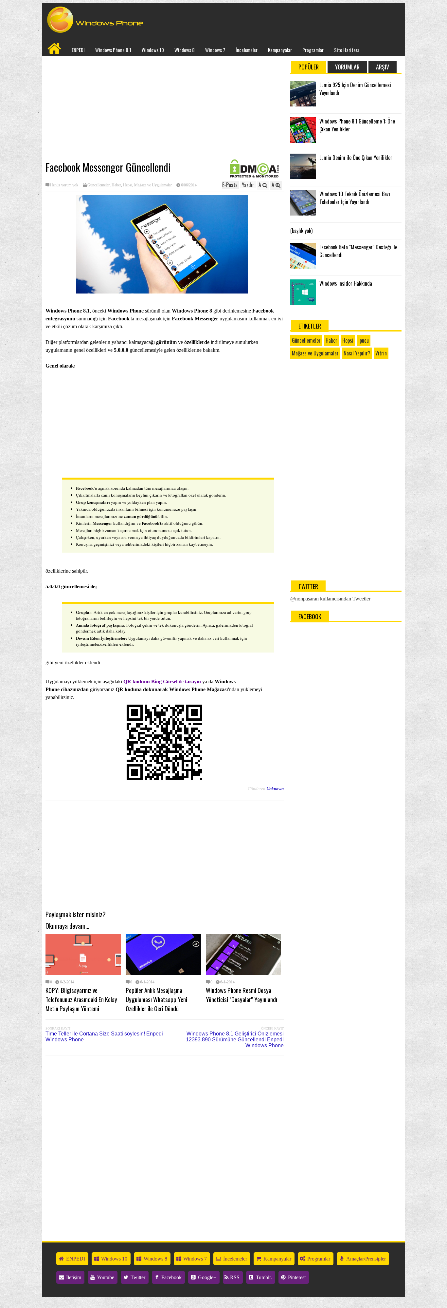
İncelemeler (247, 49)
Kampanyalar (280, 49)
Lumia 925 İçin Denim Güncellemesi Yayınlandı (355, 89)
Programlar (313, 49)
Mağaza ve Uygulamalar (153, 185)
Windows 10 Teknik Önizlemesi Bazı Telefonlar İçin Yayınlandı (354, 198)
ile (162, 681)
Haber (116, 185)
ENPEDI (78, 49)
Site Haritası (346, 49)
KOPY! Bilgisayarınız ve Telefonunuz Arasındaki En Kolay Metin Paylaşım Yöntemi (81, 999)
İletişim (73, 1277)
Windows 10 (153, 49)
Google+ (206, 1277)
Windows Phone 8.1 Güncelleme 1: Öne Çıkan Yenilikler (357, 125)
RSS (234, 1277)
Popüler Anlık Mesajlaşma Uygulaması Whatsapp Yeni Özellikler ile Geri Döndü (156, 999)
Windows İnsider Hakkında (345, 283)
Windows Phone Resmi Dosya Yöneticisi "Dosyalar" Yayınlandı (241, 994)
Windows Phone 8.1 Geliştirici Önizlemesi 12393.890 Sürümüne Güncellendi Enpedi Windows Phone (235, 1039)
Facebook (171, 1277)
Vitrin (381, 353)
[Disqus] (164, 1144)
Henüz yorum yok (64, 185)
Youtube (105, 1277)
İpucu (363, 340)
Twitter (137, 1277)
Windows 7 (215, 49)
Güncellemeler (98, 185)
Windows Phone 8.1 (113, 49)
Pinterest (296, 1277)
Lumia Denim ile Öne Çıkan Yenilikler (355, 157)
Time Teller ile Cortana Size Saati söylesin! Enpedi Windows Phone (104, 1036)
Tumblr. (263, 1277)
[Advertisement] (164, 108)
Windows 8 (184, 49)
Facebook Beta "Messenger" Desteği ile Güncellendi (358, 251)
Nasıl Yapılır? (357, 353)
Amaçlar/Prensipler (365, 1258)
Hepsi (127, 185)
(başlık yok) (301, 231)
